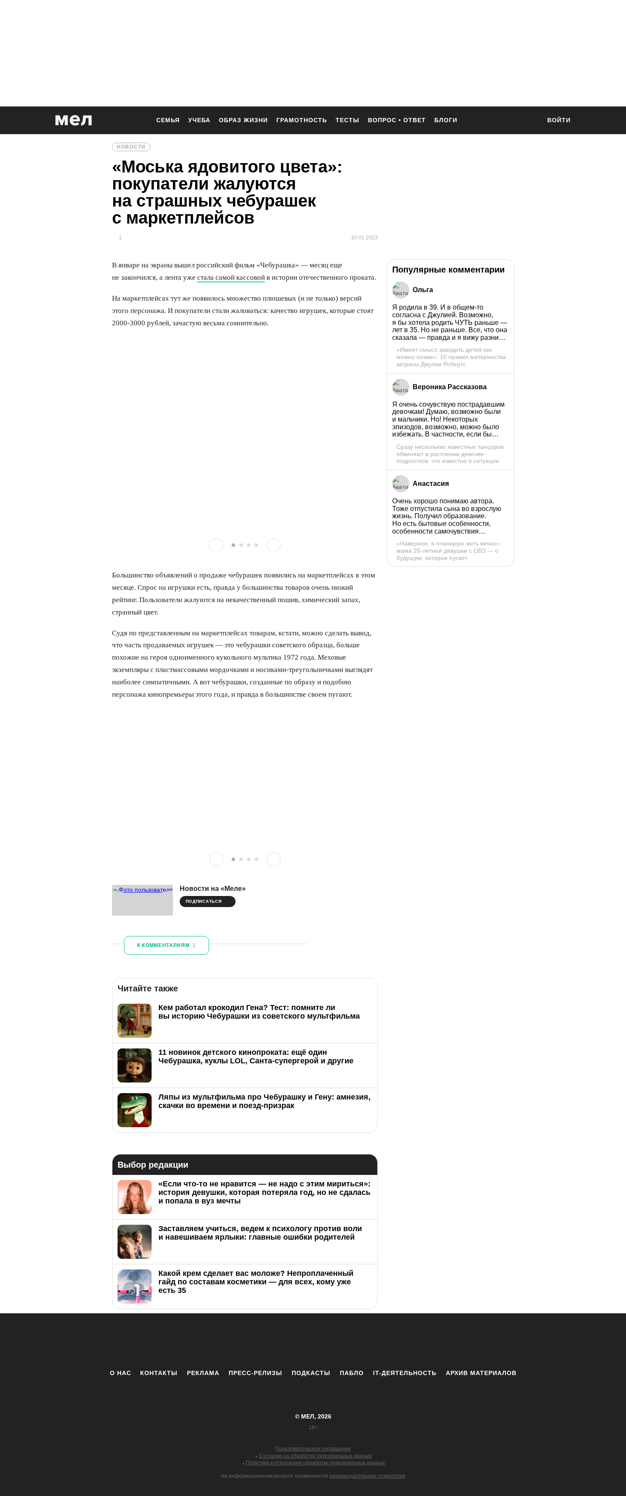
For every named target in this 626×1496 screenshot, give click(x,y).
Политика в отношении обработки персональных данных (315, 1463)
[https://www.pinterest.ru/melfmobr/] (336, 1341)
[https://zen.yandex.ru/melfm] (266, 1341)
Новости (131, 147)
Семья (168, 120)
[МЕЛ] (73, 120)
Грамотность (301, 120)
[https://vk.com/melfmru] (289, 1341)
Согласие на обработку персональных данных (315, 1456)
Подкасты (311, 1373)
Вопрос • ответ (397, 120)
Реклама (203, 1373)
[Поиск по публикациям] (530, 120)
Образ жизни (243, 120)
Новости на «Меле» (213, 888)
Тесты (347, 120)
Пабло (352, 1373)
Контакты (159, 1373)
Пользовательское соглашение (313, 1449)
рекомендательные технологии (367, 1476)
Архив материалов (481, 1373)
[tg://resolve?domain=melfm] (242, 1341)
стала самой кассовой (231, 277)
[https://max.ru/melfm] (383, 1341)
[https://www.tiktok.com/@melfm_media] (313, 1341)
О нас (120, 1373)
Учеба (199, 120)
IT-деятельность (404, 1373)
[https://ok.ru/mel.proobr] (359, 1341)
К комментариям (166, 945)
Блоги (445, 120)
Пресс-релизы (255, 1373)
